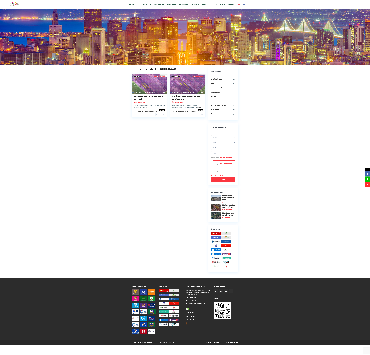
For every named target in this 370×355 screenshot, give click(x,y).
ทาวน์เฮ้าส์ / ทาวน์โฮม (217, 79)
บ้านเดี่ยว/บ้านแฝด (217, 88)
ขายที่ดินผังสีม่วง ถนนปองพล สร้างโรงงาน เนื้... (148, 97)
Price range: (215, 157)
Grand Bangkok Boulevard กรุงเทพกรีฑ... (228, 198)
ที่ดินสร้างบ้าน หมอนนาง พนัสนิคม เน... (228, 214)
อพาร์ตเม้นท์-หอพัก (217, 101)
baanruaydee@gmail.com (197, 303)
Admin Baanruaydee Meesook (147, 111)
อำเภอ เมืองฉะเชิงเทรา (149, 92)
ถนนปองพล (138, 92)
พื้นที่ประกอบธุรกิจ (216, 92)
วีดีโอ (215, 4)
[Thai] (244, 4)
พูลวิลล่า (213, 97)
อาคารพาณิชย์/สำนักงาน (218, 105)
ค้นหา (223, 180)
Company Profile (144, 4)
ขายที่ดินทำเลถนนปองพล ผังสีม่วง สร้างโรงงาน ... (186, 97)
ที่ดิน (212, 84)
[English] (238, 4)
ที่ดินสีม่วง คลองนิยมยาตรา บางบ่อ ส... (228, 206)
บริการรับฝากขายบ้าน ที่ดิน (201, 4)
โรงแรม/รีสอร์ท (216, 114)
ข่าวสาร (222, 4)
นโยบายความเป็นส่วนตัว (213, 342)
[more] (199, 107)
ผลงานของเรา (183, 4)
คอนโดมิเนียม (215, 75)
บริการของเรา (159, 4)
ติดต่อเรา (231, 4)
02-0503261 (193, 298)
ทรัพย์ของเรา (171, 4)
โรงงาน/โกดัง (215, 110)
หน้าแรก (132, 4)
